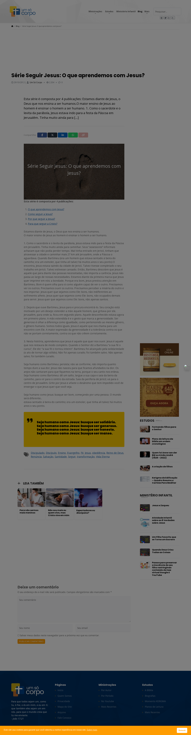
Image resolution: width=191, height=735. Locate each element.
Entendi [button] (182, 730)
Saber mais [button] (92, 730)
